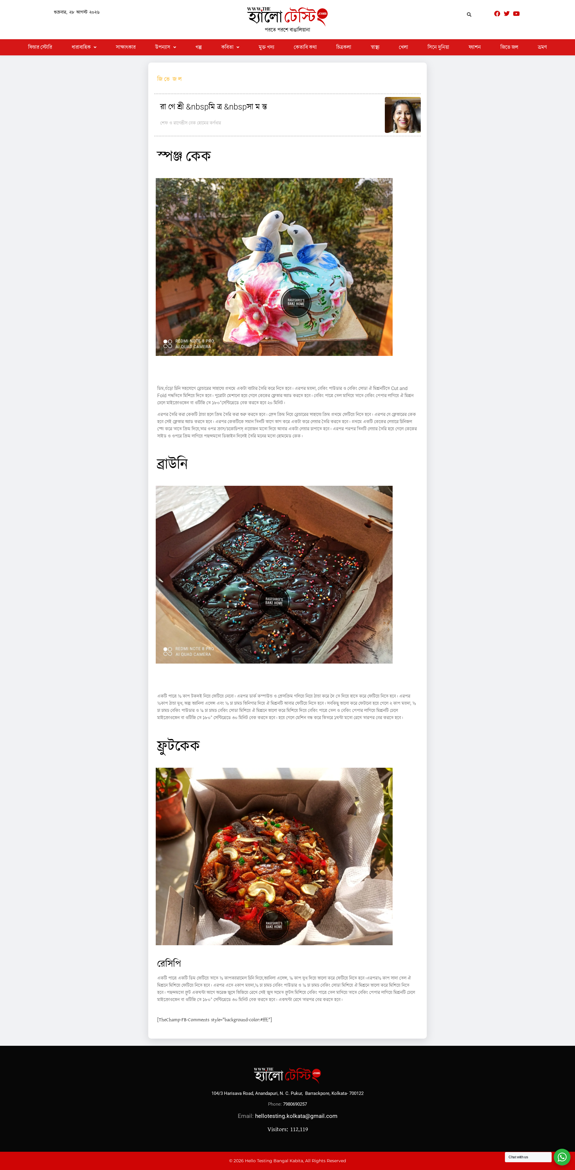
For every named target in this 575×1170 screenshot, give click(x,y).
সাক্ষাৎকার (126, 47)
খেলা (403, 47)
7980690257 (295, 1104)
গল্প (199, 47)
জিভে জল (509, 47)
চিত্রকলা (343, 47)
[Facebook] (497, 14)
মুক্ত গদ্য (266, 47)
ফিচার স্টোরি (40, 47)
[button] (84, 47)
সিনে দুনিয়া (438, 47)
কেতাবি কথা (305, 47)
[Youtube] (516, 14)
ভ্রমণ (542, 47)
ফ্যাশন (475, 47)
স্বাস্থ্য (375, 47)
